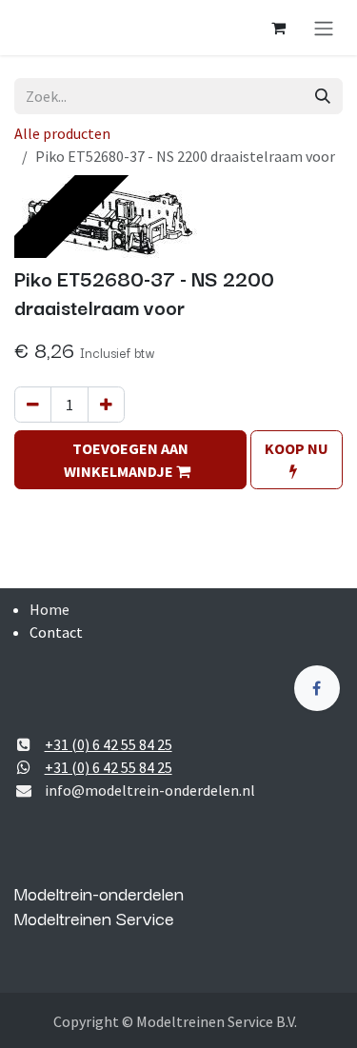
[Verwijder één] (32, 404)
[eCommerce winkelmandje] (278, 28)
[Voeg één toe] (106, 404)
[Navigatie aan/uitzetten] (324, 28)
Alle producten (62, 133)
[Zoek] (323, 96)
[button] (130, 459)
